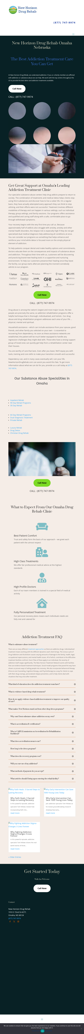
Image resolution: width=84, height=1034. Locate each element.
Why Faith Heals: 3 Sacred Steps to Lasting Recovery (22, 799)
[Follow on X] (14, 921)
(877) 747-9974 (65, 22)
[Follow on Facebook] (10, 921)
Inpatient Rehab (17, 400)
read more (14, 813)
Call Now (16, 88)
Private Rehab (16, 420)
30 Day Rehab (16, 405)
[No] (81, 1029)
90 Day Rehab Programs (20, 403)
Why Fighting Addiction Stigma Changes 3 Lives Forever (21, 834)
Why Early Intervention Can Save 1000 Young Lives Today (59, 799)
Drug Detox (15, 430)
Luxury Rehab (16, 427)
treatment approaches (36, 649)
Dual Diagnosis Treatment (21, 417)
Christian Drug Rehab (19, 433)
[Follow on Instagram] (18, 921)
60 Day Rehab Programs (20, 415)
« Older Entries (14, 857)
